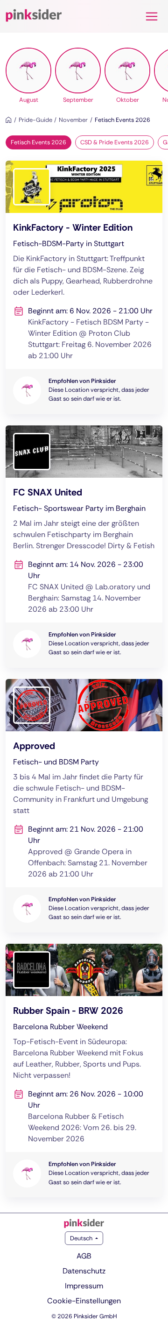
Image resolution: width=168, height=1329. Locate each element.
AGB (84, 1256)
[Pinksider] (84, 1223)
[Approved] (84, 806)
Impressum (84, 1286)
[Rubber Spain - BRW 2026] (84, 1070)
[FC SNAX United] (84, 546)
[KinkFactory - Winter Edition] (84, 287)
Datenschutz (84, 1271)
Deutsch (82, 1238)
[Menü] (152, 16)
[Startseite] (9, 120)
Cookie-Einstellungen (84, 1301)
